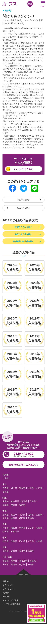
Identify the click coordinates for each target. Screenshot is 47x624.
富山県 (14, 514)
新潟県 (6, 514)
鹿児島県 (23, 561)
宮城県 (22, 488)
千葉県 (33, 501)
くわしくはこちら (24, 169)
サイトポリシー (9, 588)
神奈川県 (15, 501)
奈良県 (6, 531)
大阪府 (31, 528)
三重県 (6, 528)
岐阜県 (14, 518)
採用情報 (6, 596)
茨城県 (6, 504)
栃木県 (22, 504)
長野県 (6, 518)
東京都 (6, 501)
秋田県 (31, 488)
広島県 (31, 541)
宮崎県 (14, 564)
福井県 (31, 514)
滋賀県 (14, 528)
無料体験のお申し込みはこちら (23, 464)
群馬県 (14, 504)
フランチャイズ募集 (10, 600)
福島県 (6, 491)
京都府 (22, 528)
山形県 (39, 488)
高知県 (31, 551)
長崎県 (33, 561)
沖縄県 (31, 564)
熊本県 (14, 561)
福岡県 (6, 561)
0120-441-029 (23, 454)
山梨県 (39, 514)
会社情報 (6, 581)
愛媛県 (22, 551)
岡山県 (22, 541)
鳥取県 (6, 541)
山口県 (39, 541)
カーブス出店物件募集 (11, 604)
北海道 (6, 478)
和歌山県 (15, 531)
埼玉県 (24, 501)
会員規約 (6, 592)
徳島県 (6, 551)
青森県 (6, 488)
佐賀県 (22, 564)
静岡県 (22, 518)
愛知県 (31, 518)
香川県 (14, 551)
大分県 (6, 564)
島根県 (14, 541)
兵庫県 (39, 528)
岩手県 (14, 488)
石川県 (22, 514)
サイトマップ (8, 585)
